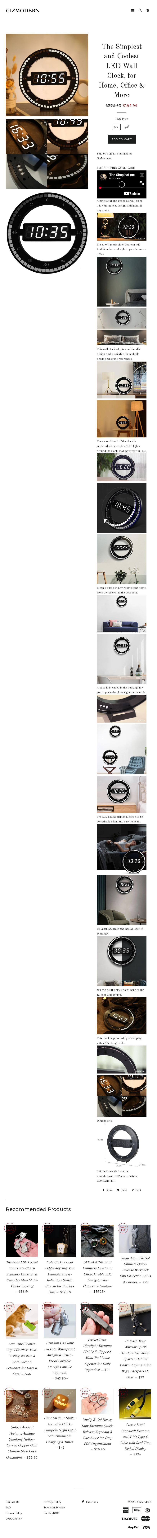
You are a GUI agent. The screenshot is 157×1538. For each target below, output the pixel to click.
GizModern (144, 1502)
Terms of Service (54, 1507)
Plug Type (121, 118)
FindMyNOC (51, 1513)
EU (127, 126)
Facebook (91, 1502)
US (116, 126)
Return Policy (14, 1513)
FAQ (8, 1507)
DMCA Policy (14, 1518)
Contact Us (12, 1502)
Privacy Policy (52, 1502)
